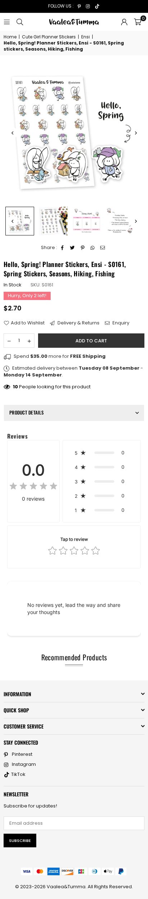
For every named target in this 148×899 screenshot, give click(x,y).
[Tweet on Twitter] (72, 247)
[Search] (19, 21)
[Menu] (6, 21)
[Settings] (124, 21)
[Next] (135, 132)
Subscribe (20, 840)
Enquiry (120, 323)
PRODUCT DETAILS (26, 412)
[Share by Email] (103, 247)
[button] (137, 21)
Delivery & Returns (78, 323)
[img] (33, 487)
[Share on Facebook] (62, 247)
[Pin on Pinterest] (82, 247)
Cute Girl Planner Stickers (49, 37)
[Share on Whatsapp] (93, 247)
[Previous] (12, 132)
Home (10, 37)
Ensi (85, 37)
